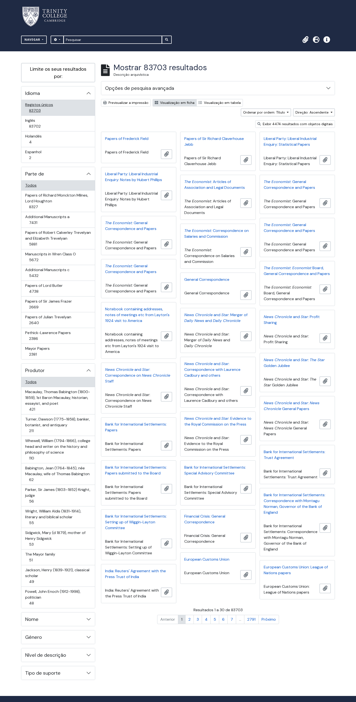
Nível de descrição (45, 655)
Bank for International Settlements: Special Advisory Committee (215, 470)
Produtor (35, 370)
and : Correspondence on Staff (137, 375)
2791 (251, 619)
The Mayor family (40, 557)
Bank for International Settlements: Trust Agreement (294, 454)
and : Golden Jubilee (294, 362)
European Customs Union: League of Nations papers (296, 570)
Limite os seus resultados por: (58, 72)
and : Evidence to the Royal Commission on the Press (217, 421)
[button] (305, 39)
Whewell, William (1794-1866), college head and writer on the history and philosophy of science (57, 449)
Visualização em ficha (176, 102)
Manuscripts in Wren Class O (50, 256)
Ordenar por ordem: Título (264, 112)
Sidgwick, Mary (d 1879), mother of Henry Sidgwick (55, 538)
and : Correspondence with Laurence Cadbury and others (212, 369)
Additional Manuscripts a (47, 219)
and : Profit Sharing (292, 319)
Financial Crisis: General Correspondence (204, 519)
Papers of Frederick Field (126, 138)
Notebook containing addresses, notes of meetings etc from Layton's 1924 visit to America (137, 314)
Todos (31, 185)
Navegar (32, 40)
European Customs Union (206, 559)
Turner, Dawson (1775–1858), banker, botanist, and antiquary (57, 424)
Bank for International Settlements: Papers (136, 427)
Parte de (34, 174)
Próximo (269, 619)
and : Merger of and (216, 317)
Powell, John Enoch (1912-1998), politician (52, 597)
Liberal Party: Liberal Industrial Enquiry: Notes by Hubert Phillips (133, 176)
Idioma (32, 93)
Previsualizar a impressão (128, 102)
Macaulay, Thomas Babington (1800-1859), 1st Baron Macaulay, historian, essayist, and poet (57, 400)
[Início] (47, 16)
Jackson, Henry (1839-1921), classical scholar (57, 575)
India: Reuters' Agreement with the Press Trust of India (135, 573)
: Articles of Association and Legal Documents (214, 184)
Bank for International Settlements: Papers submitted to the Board (136, 470)
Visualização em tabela (222, 102)
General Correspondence (206, 279)
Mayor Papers (39, 351)
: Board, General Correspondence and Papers (297, 270)
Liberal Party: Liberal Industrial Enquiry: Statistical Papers (290, 141)
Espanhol (37, 154)
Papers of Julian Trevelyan (48, 319)
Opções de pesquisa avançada (139, 88)
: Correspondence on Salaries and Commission (216, 233)
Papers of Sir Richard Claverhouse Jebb (214, 141)
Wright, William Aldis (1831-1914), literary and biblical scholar (53, 516)
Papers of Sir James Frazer (48, 304)
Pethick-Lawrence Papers (48, 335)
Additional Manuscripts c (47, 272)
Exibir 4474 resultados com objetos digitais (297, 124)
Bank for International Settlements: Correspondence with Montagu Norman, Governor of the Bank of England (294, 503)
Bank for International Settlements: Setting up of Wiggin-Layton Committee (136, 522)
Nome (32, 619)
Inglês (41, 123)
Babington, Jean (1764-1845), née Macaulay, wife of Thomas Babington (57, 473)
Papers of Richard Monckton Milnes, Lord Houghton (56, 200)
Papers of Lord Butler (44, 288)
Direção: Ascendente (312, 112)
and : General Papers (291, 405)
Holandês (37, 139)
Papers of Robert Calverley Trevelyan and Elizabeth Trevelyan (58, 238)
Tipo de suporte (43, 673)
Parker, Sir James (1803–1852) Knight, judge (57, 495)
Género (33, 637)
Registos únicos (41, 107)
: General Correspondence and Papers (289, 184)
